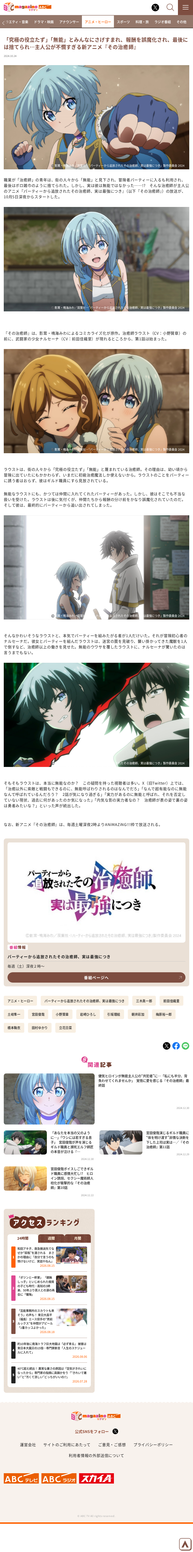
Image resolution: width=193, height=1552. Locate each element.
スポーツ (123, 21)
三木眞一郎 (144, 1001)
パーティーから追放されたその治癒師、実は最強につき (84, 1001)
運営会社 (28, 1444)
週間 (51, 1238)
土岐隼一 (14, 1014)
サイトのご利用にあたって (67, 1444)
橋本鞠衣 (14, 1027)
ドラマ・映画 (44, 21)
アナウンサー (69, 21)
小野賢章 (62, 1014)
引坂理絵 (113, 1014)
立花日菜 (65, 1027)
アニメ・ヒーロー (98, 21)
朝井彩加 (138, 1014)
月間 (77, 1238)
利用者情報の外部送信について (96, 1455)
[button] (3, 23)
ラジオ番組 (162, 21)
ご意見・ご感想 (112, 1444)
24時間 (22, 1238)
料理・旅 (142, 21)
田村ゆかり (40, 1027)
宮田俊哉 (38, 1014)
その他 (181, 21)
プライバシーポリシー (153, 1444)
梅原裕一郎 (164, 1014)
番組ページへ (96, 977)
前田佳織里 (171, 1001)
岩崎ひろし (88, 1014)
